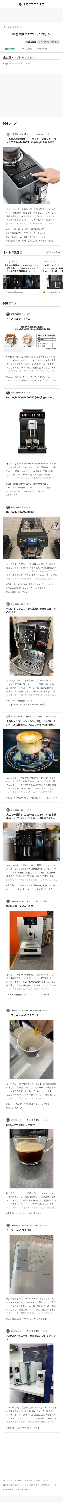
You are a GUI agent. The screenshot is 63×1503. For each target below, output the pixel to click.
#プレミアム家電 (29, 240)
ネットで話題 (26, 48)
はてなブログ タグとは (12, 1485)
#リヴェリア (23, 229)
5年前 (29, 810)
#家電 (9, 797)
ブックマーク (11, 261)
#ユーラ (10, 1104)
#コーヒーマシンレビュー (36, 236)
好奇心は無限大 (17, 314)
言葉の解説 (10, 48)
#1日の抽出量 (40, 1318)
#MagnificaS (12, 704)
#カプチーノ (39, 491)
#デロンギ (11, 229)
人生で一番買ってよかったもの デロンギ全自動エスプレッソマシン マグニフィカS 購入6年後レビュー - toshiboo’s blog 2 (21, 268)
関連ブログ (42, 48)
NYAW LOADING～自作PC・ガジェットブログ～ (30, 716)
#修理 (42, 704)
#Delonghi (11, 584)
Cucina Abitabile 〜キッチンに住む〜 (26, 901)
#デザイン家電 (46, 240)
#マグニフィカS (44, 889)
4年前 (29, 604)
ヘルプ (25, 1485)
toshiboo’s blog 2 (17, 604)
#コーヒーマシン (21, 797)
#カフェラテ (40, 233)
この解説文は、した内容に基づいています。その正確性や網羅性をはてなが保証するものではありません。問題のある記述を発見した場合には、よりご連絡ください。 (17, 64)
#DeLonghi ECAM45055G (18, 483)
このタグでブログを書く (48, 42)
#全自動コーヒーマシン (17, 591)
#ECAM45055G (13, 376)
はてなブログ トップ (14, 27)
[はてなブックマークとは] (21, 252)
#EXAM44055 (37, 229)
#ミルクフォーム (14, 236)
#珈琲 (48, 487)
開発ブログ (34, 1485)
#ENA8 (45, 994)
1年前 (47, 134)
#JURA (9, 994)
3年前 (27, 392)
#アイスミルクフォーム (17, 380)
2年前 (27, 314)
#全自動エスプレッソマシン (19, 233)
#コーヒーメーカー (29, 704)
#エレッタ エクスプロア (34, 588)
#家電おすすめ (13, 240)
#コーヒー (11, 491)
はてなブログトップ (48, 1485)
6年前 (45, 901)
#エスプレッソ (24, 491)
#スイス (10, 998)
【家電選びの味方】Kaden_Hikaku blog (27, 134)
